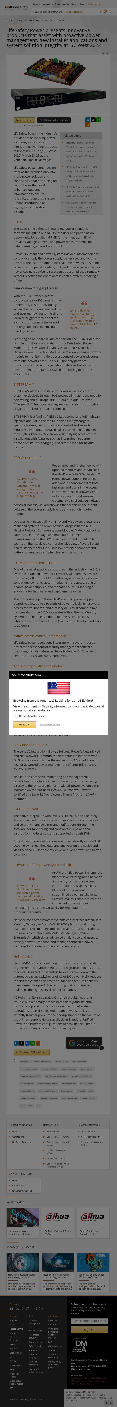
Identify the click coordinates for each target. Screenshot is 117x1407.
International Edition (50, 724)
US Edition (24, 724)
